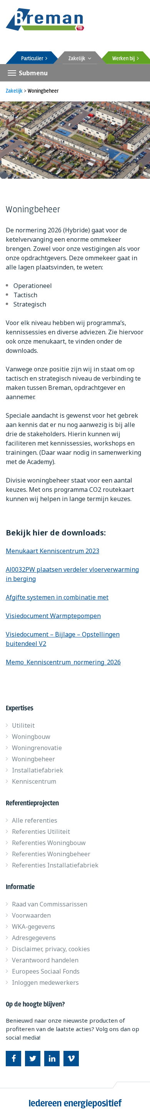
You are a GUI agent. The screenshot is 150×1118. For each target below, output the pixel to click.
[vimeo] (71, 1058)
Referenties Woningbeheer (51, 854)
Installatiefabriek (37, 770)
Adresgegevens (34, 937)
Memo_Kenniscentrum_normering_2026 (63, 662)
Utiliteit (23, 725)
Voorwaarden (31, 915)
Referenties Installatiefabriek (55, 865)
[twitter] (32, 1058)
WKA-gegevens (33, 926)
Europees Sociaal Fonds (46, 971)
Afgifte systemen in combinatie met (57, 597)
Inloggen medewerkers (45, 982)
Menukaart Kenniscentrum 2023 (52, 551)
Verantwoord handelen (45, 960)
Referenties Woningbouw (49, 843)
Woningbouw (31, 736)
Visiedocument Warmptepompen (53, 616)
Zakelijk (78, 58)
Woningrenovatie (37, 748)
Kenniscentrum (34, 781)
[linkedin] (52, 1058)
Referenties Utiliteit (41, 831)
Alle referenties (34, 820)
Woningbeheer (33, 759)
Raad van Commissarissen (49, 904)
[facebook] (13, 1058)
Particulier (33, 58)
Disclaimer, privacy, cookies (51, 949)
